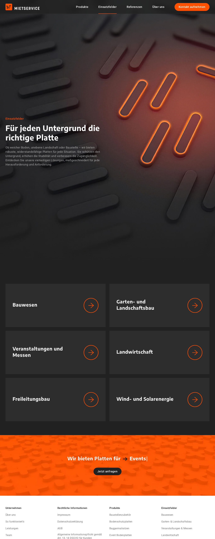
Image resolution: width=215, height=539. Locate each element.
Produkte (82, 7)
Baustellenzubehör (120, 514)
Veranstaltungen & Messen (176, 528)
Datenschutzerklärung (70, 521)
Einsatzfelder (107, 7)
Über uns (158, 7)
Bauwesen (167, 514)
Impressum (63, 514)
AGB (59, 528)
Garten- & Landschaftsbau (176, 521)
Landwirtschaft (170, 535)
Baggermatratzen (119, 528)
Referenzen (134, 7)
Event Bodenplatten (120, 535)
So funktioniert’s (15, 521)
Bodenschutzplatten (121, 521)
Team (9, 535)
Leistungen (12, 528)
